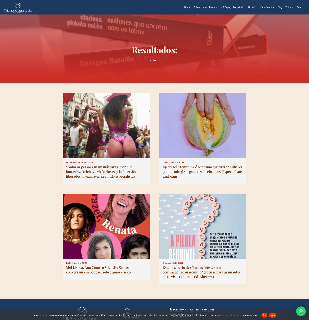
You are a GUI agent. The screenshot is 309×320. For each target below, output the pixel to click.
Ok (264, 315)
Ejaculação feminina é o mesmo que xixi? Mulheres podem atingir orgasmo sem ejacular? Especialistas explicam (203, 171)
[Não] (305, 315)
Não (273, 315)
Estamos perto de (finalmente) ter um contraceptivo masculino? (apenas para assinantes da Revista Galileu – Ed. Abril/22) (202, 272)
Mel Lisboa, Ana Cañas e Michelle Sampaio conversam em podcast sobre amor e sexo (99, 269)
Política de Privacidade (231, 315)
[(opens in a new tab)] (106, 95)
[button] (301, 311)
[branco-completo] (18, 2)
